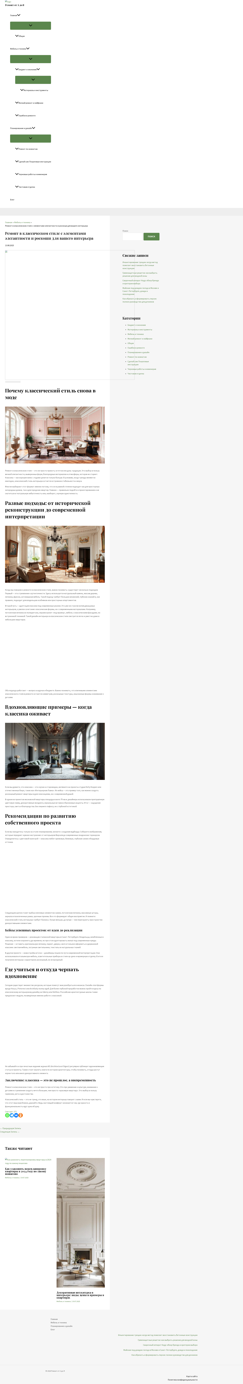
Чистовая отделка (26, 187)
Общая (21, 36)
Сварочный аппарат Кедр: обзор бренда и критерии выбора (170, 1345)
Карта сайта (191, 1376)
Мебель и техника (18, 48)
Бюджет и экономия (27, 69)
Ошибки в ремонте (27, 115)
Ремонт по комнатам (27, 149)
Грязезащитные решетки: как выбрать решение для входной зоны (167, 1340)
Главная (13, 15)
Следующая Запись (10, 1131)
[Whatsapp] (7, 1115)
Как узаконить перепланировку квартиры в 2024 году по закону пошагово (25, 1171)
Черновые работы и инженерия (32, 174)
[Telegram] (11, 1115)
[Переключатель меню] (30, 25)
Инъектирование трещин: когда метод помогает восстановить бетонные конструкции (140, 265)
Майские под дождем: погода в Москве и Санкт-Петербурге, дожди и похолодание (141, 291)
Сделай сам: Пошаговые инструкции (34, 161)
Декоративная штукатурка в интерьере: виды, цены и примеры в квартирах (80, 1295)
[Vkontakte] (16, 1115)
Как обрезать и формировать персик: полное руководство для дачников (164, 1355)
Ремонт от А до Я (14, 5)
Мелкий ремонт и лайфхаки (30, 103)
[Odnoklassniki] (20, 1115)
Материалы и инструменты (36, 90)
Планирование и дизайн (21, 128)
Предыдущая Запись (10, 1128)
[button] (18, 15)
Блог (12, 199)
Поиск (125, 231)
